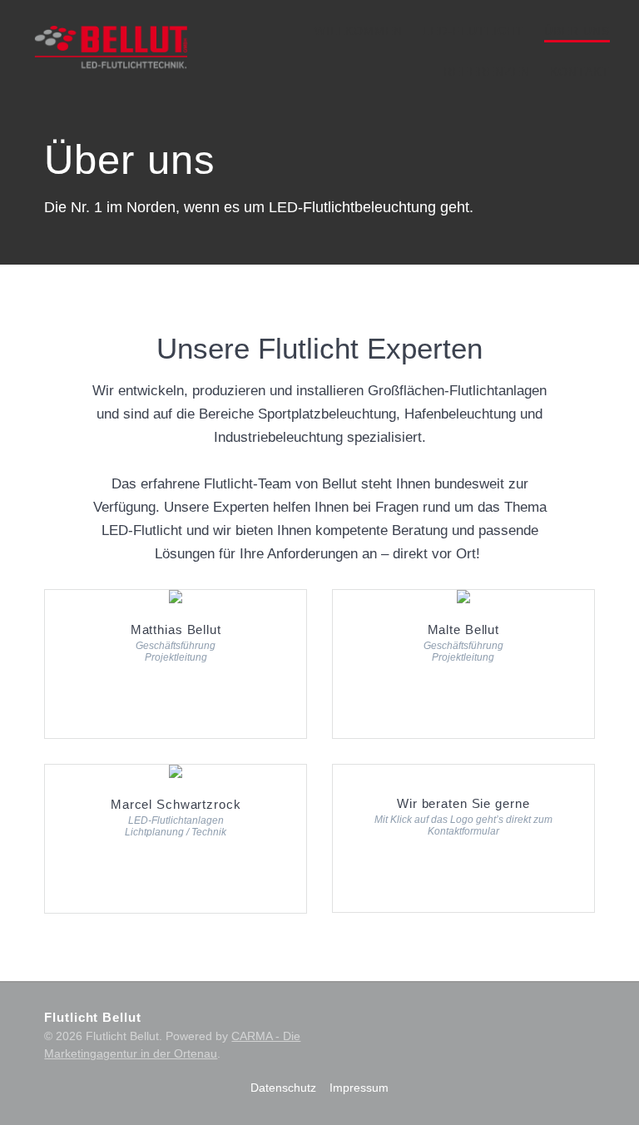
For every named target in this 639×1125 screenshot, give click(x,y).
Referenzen (486, 71)
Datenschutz (283, 1087)
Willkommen (359, 30)
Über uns (577, 30)
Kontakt (580, 71)
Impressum (359, 1087)
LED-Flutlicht (473, 30)
